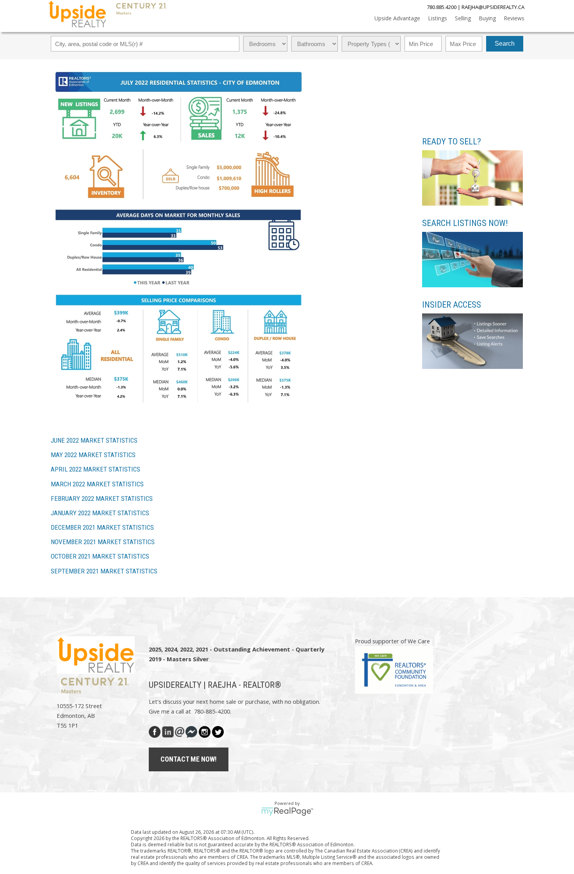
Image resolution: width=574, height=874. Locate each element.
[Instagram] (204, 731)
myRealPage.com (287, 811)
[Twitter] (218, 731)
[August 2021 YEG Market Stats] (179, 425)
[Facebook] (155, 731)
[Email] (179, 731)
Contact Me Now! (188, 759)
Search (505, 43)
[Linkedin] (168, 731)
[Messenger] (191, 731)
